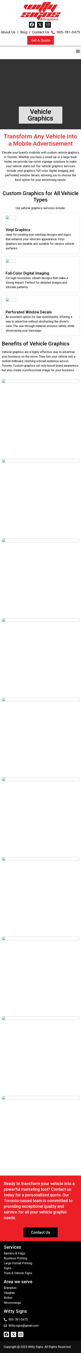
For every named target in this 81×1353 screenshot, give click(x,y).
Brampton (10, 1288)
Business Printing (15, 1258)
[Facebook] (32, 25)
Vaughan (9, 1293)
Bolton (8, 1298)
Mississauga (12, 1302)
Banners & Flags (14, 1253)
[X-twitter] (40, 25)
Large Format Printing (18, 1263)
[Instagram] (48, 25)
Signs (7, 1268)
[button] (78, 51)
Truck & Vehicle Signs (18, 1273)
